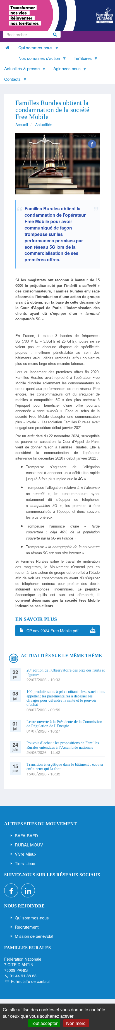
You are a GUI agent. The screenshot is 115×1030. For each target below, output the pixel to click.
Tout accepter (44, 1023)
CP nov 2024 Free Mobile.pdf (52, 630)
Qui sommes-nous (32, 918)
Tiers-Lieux (25, 863)
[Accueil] (57, 15)
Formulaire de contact (30, 981)
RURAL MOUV (29, 845)
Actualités (43, 124)
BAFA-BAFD (26, 835)
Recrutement (27, 927)
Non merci (76, 1023)
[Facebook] (92, 144)
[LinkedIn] (28, 890)
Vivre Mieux (26, 854)
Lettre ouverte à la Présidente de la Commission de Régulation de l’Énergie (64, 724)
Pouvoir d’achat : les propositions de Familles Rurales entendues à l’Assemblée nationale (63, 745)
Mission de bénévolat (34, 936)
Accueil (21, 124)
